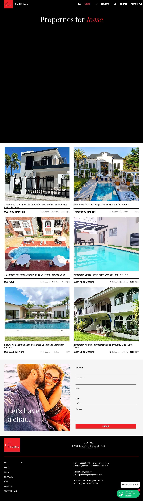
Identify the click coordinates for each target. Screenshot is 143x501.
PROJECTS (8, 477)
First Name (80, 367)
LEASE (6, 467)
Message (79, 409)
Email (78, 388)
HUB (6, 482)
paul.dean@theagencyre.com (90, 475)
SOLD (6, 472)
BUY (6, 463)
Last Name (80, 378)
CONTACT (8, 486)
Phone (78, 398)
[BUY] (22, 462)
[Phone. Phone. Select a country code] (79, 403)
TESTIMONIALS (10, 491)
